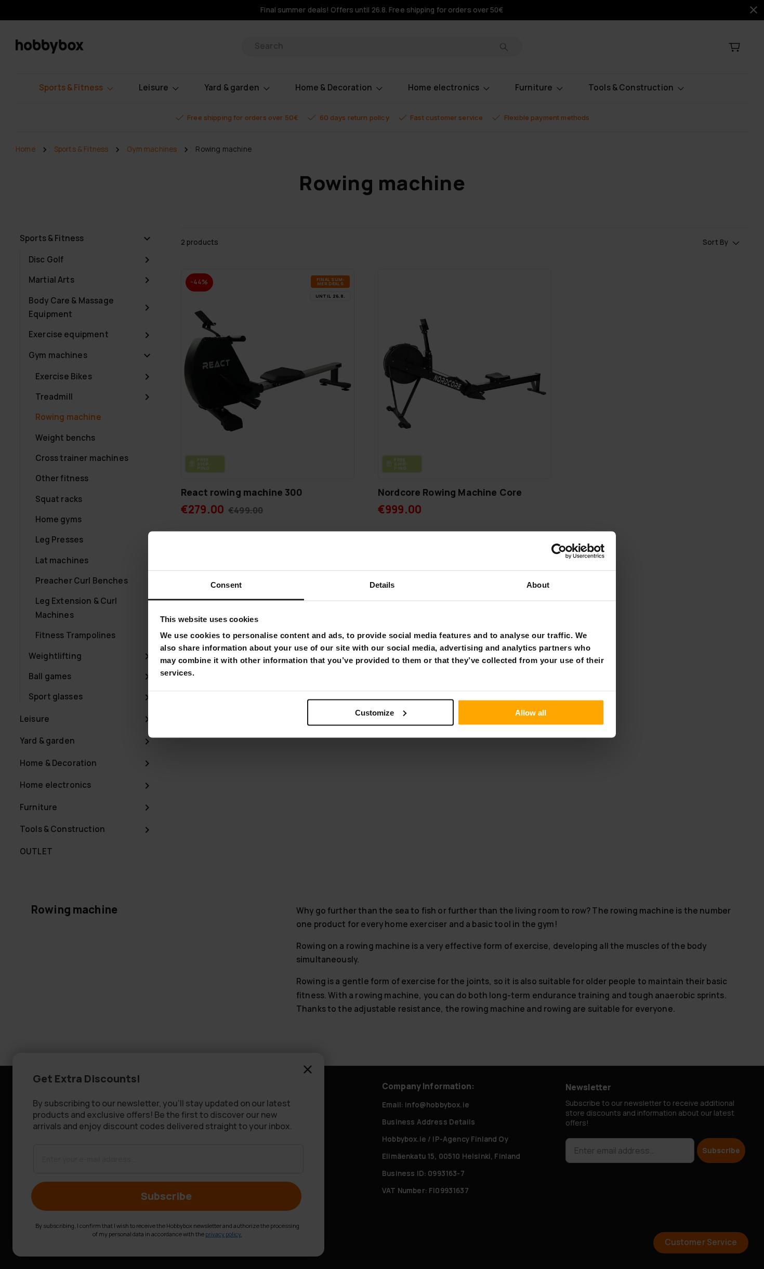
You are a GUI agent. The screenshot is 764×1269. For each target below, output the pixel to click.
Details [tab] (382, 584)
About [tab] (537, 584)
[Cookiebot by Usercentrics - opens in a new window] (558, 551)
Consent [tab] (226, 584)
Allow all (530, 712)
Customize (374, 712)
